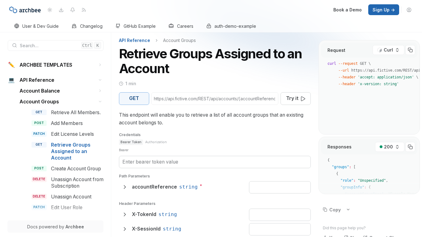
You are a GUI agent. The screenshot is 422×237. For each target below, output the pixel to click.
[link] (36, 26)
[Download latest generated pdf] (61, 9)
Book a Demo (347, 9)
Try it (292, 98)
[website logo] (25, 9)
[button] (100, 65)
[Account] (409, 9)
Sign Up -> (384, 9)
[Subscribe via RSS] (83, 9)
